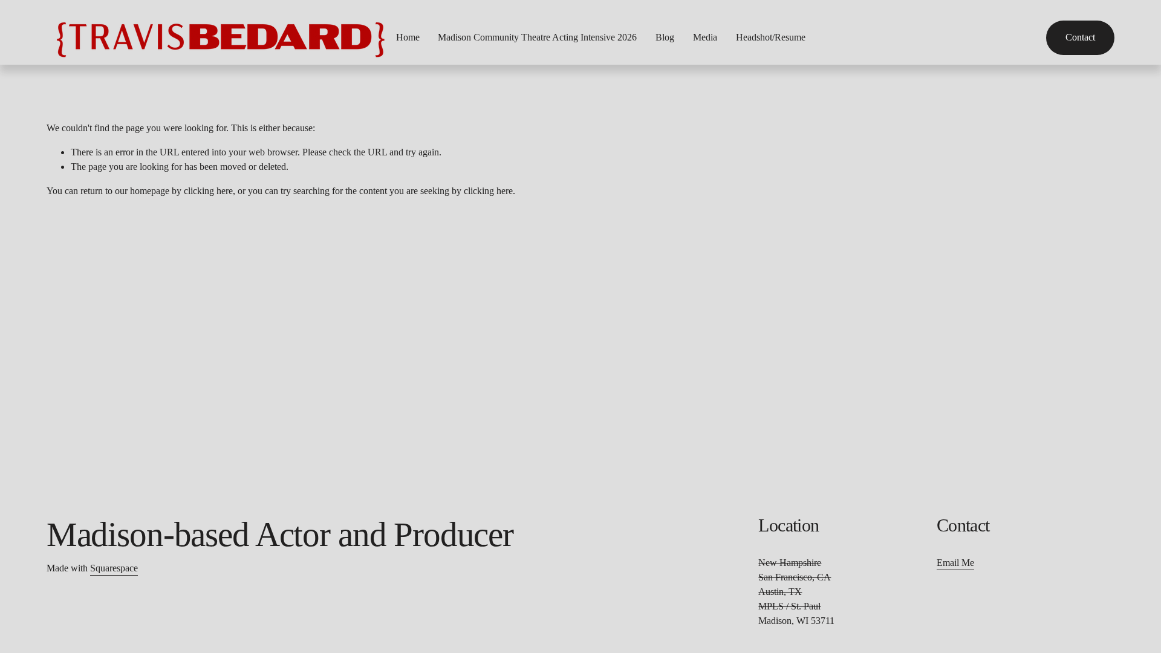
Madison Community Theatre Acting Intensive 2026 (537, 37)
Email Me (955, 562)
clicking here (208, 191)
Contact (1080, 37)
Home (408, 37)
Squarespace (114, 568)
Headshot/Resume (770, 37)
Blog (664, 37)
